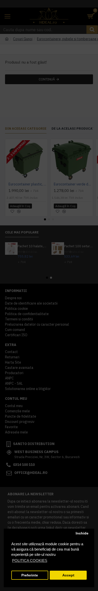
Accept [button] (68, 575)
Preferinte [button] (29, 575)
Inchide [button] (82, 533)
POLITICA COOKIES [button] (29, 560)
